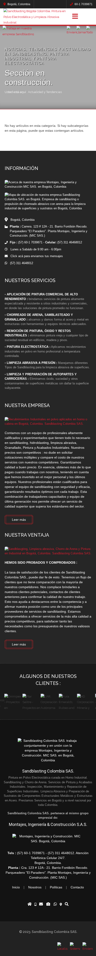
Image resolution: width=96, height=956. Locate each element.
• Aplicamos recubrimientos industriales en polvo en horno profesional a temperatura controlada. (45, 351)
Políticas (56, 887)
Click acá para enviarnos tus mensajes (35, 256)
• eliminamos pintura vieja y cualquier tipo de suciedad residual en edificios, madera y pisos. (46, 335)
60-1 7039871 (83, 4)
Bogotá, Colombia (18, 4)
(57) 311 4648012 (20, 263)
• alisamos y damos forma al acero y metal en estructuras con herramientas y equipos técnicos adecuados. (47, 319)
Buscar (88, 16)
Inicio (16, 887)
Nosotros (34, 887)
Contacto (77, 887)
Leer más (19, 519)
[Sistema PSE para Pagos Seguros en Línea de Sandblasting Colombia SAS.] (75, 947)
